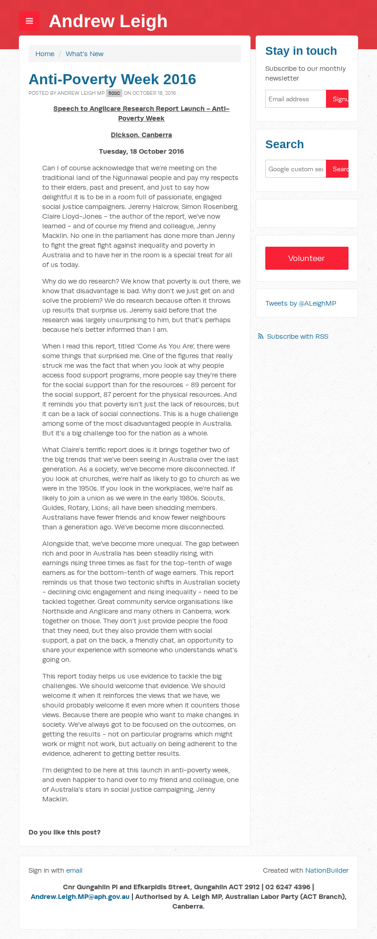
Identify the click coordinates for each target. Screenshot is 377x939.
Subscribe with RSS (297, 336)
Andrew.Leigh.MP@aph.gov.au (80, 896)
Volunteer (306, 258)
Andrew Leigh (108, 21)
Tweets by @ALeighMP (300, 303)
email (74, 870)
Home (44, 53)
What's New (84, 53)
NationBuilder (326, 870)
